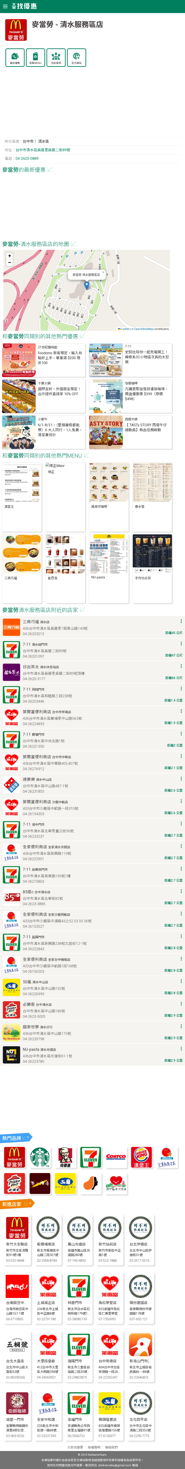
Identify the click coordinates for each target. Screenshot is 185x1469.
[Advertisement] (92, 104)
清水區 (43, 141)
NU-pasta (98, 577)
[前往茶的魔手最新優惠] (40, 1193)
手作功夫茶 (143, 578)
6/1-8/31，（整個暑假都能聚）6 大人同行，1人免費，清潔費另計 (60, 430)
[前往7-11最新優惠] (91, 1167)
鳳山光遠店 (77, 1244)
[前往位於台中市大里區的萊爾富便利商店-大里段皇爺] (48, 1355)
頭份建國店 (139, 1303)
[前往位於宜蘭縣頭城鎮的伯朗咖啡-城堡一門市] (17, 1413)
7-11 (128, 346)
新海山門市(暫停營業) (147, 1361)
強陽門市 (75, 1361)
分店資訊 (56, 63)
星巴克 (52, 578)
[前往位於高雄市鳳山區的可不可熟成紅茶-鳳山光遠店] (78, 1238)
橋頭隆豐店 (108, 1419)
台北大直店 (15, 1361)
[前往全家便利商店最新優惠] (167, 1167)
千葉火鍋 (44, 383)
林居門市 (75, 1303)
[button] (87, 285)
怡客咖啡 (131, 383)
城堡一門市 (15, 1419)
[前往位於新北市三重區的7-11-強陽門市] (78, 1355)
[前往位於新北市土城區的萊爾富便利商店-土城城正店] (48, 1297)
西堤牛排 (131, 419)
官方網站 (76, 63)
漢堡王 (9, 507)
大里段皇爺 (46, 1361)
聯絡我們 (111, 1447)
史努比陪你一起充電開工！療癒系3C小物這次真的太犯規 (147, 357)
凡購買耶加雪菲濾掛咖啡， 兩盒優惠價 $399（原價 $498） (146, 394)
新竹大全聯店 (17, 1244)
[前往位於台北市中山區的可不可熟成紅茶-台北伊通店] (140, 1238)
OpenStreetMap (144, 329)
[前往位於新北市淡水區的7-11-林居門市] (78, 1297)
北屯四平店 (139, 1419)
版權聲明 (94, 1447)
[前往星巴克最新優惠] (40, 1167)
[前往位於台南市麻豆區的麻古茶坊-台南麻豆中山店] (17, 1297)
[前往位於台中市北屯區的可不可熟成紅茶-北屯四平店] (140, 1413)
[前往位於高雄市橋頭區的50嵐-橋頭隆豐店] (109, 1413)
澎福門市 (75, 1419)
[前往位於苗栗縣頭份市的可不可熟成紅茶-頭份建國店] (140, 1297)
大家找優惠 (75, 1447)
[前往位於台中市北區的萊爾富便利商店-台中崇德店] (109, 1355)
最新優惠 (15, 63)
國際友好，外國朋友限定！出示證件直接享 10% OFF (59, 391)
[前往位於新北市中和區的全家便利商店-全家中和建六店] (48, 1413)
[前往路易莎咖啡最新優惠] (91, 1193)
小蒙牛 (42, 419)
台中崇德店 (108, 1361)
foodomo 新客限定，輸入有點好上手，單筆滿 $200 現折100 (60, 358)
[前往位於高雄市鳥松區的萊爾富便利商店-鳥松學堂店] (109, 1297)
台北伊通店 (139, 1244)
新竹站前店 (108, 1244)
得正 (51, 472)
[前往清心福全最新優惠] (116, 1193)
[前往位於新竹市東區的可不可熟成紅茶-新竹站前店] (109, 1238)
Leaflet (125, 329)
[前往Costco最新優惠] (116, 1167)
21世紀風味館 (47, 347)
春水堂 (139, 507)
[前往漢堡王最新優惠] (141, 1167)
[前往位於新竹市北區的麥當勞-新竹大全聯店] (17, 1238)
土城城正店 (46, 1303)
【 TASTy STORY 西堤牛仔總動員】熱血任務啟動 (146, 427)
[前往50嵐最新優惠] (65, 1193)
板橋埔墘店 (46, 1244)
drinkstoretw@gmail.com (114, 1465)
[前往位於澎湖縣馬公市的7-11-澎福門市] (78, 1413)
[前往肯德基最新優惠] (65, 1167)
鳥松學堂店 (108, 1303)
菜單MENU (35, 63)
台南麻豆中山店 (18, 1303)
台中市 (28, 141)
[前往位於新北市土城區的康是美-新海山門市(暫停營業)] (140, 1355)
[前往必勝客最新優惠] (14, 1193)
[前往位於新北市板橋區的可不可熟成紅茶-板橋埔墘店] (48, 1238)
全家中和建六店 (49, 1419)
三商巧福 (10, 578)
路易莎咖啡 (99, 507)
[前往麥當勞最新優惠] (14, 1167)
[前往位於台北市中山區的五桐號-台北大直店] (17, 1355)
